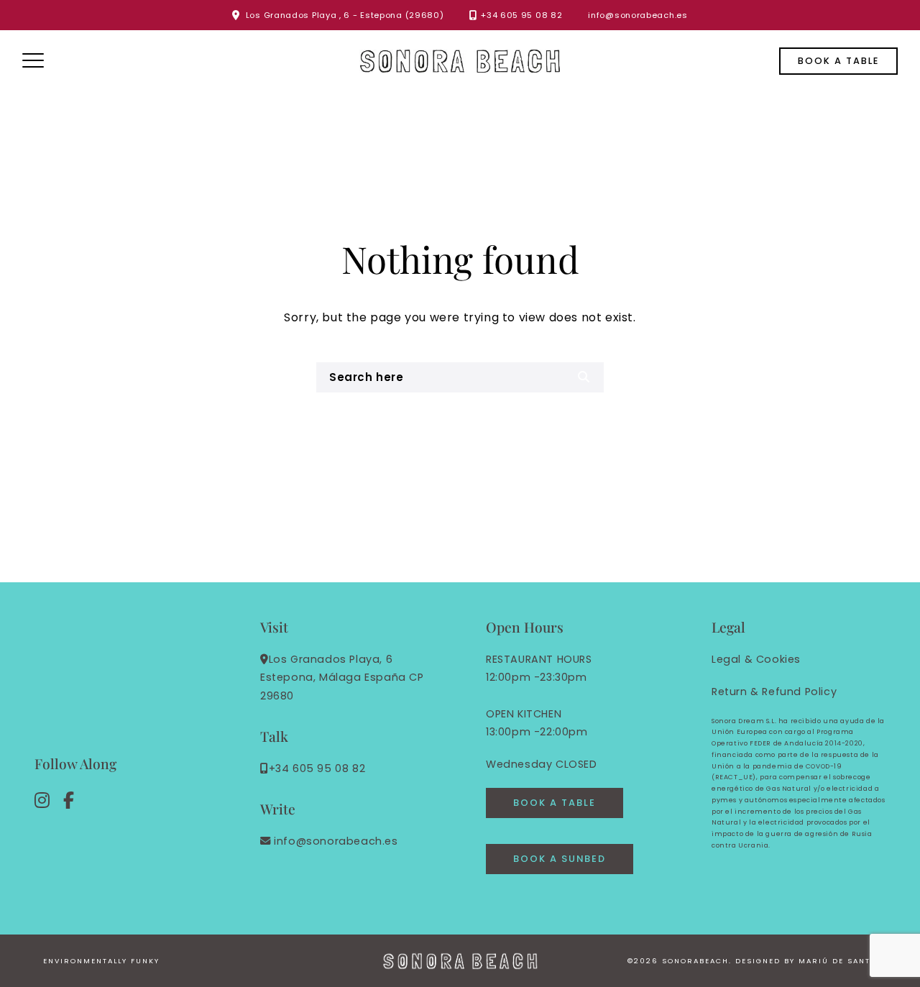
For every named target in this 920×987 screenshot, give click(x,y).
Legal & (732, 659)
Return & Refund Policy (774, 691)
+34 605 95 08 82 (521, 15)
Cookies (778, 659)
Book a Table (838, 61)
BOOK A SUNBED (559, 859)
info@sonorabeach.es (637, 15)
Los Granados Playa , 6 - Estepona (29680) (345, 15)
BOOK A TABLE (554, 802)
